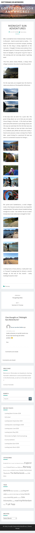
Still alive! (7, 417)
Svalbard (17, 470)
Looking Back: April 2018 (12, 443)
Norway (7, 286)
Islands (27, 494)
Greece (16, 467)
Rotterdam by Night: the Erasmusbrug (16, 436)
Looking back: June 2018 (12, 428)
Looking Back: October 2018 (13, 413)
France (13, 467)
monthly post (12, 497)
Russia (4, 470)
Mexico (21, 467)
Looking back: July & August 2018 (14, 425)
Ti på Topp (10, 504)
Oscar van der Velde (17, 327)
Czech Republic (17, 463)
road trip (18, 500)
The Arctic (6, 473)
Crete (20, 491)
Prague (13, 500)
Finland (8, 467)
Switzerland (28, 470)
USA (28, 473)
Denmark (22, 463)
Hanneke (23, 32)
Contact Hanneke (8, 385)
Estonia (4, 467)
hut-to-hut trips (14, 494)
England (27, 463)
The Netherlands (17, 473)
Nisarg (17, 528)
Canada (12, 463)
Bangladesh (6, 463)
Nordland (19, 497)
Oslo (23, 497)
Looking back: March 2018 (12, 447)
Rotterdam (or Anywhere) (12, 2)
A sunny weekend (9, 440)
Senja (4, 504)
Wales (4, 476)
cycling (23, 491)
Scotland (13, 470)
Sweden (21, 470)
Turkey (26, 473)
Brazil (10, 463)
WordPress (23, 526)
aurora (6, 490)
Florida (8, 494)
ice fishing (21, 494)
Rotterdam (27, 500)
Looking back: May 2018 (11, 432)
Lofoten (5, 497)
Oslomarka (7, 500)
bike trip (12, 491)
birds (17, 491)
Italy (19, 467)
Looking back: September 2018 (13, 421)
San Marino (8, 470)
